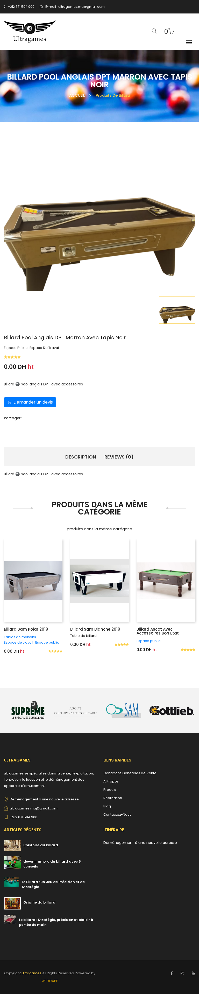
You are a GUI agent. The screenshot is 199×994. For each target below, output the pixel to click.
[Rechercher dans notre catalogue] (154, 32)
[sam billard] (124, 710)
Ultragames (31, 973)
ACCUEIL (77, 95)
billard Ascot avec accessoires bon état (158, 631)
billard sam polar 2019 (26, 629)
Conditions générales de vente (130, 773)
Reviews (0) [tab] (119, 457)
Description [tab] (80, 457)
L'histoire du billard (40, 845)
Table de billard (83, 635)
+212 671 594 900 (21, 6)
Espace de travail (45, 347)
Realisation (112, 797)
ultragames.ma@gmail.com (81, 6)
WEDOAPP (49, 980)
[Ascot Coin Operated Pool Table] (76, 710)
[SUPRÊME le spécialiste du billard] (28, 710)
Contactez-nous (117, 814)
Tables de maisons (20, 637)
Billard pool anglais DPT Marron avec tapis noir (65, 337)
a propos (111, 781)
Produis (109, 789)
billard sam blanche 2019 (95, 629)
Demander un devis (33, 402)
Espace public (15, 347)
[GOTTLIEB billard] (172, 710)
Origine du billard (39, 902)
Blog (107, 806)
